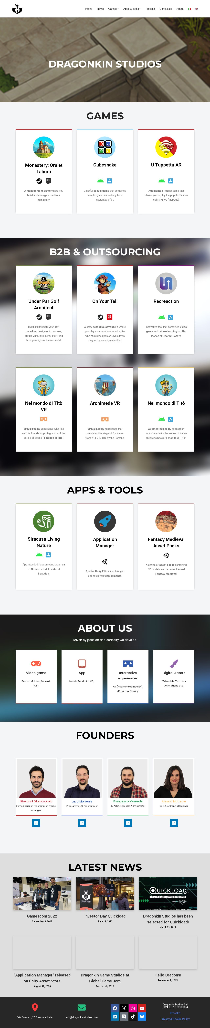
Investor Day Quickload (105, 916)
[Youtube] (142, 1008)
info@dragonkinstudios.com (82, 1017)
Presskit (150, 8)
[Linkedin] (36, 823)
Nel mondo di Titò (166, 403)
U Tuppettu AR (166, 165)
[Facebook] (115, 1008)
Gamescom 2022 (42, 916)
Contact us (165, 8)
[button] (118, 9)
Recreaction (166, 301)
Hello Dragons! (168, 975)
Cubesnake (104, 165)
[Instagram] (133, 1008)
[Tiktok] (133, 1016)
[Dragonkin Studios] (17, 8)
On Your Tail (104, 301)
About (180, 8)
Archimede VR (105, 403)
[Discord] (124, 1016)
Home (88, 8)
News (100, 8)
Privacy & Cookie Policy (175, 1019)
